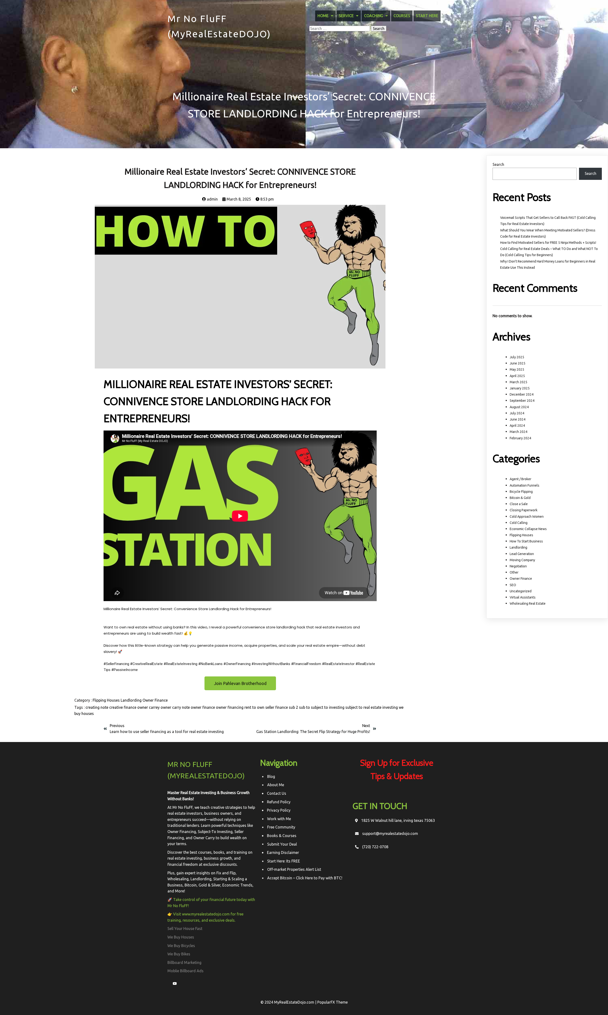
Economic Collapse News (528, 529)
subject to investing (328, 707)
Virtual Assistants (523, 597)
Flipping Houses (107, 700)
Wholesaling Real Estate (528, 603)
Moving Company (522, 560)
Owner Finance (155, 700)
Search (498, 164)
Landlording (131, 700)
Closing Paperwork (523, 510)
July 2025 (517, 357)
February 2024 (520, 438)
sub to (305, 707)
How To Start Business (526, 541)
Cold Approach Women (527, 516)
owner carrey (149, 707)
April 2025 (517, 376)
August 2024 (519, 407)
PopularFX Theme (332, 1002)
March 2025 (518, 382)
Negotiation (518, 566)
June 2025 (517, 363)
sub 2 (294, 707)
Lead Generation (522, 554)
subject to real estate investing (372, 707)
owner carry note (176, 707)
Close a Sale (519, 504)
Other (514, 572)
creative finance (123, 707)
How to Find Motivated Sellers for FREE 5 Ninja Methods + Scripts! (548, 242)
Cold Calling (518, 523)
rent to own (254, 707)
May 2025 (517, 369)
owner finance (203, 707)
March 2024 (518, 432)
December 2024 (521, 394)
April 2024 (517, 425)
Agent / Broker (520, 479)
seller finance (277, 707)
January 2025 (520, 388)
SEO (513, 585)
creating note (97, 707)
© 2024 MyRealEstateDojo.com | (289, 1002)
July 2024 (517, 413)
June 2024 (517, 419)
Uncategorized (521, 591)
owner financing (230, 707)
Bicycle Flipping (521, 491)
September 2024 (522, 400)
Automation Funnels (524, 485)
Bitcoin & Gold (520, 498)
